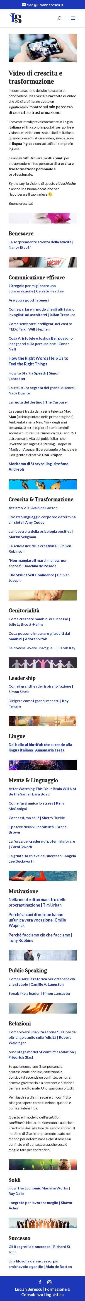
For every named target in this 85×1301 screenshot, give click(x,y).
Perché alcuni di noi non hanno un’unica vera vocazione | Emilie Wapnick (37, 920)
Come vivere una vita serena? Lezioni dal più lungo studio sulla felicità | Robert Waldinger (43, 1037)
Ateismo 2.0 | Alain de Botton (33, 508)
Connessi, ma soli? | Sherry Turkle (37, 817)
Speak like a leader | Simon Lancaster (40, 993)
